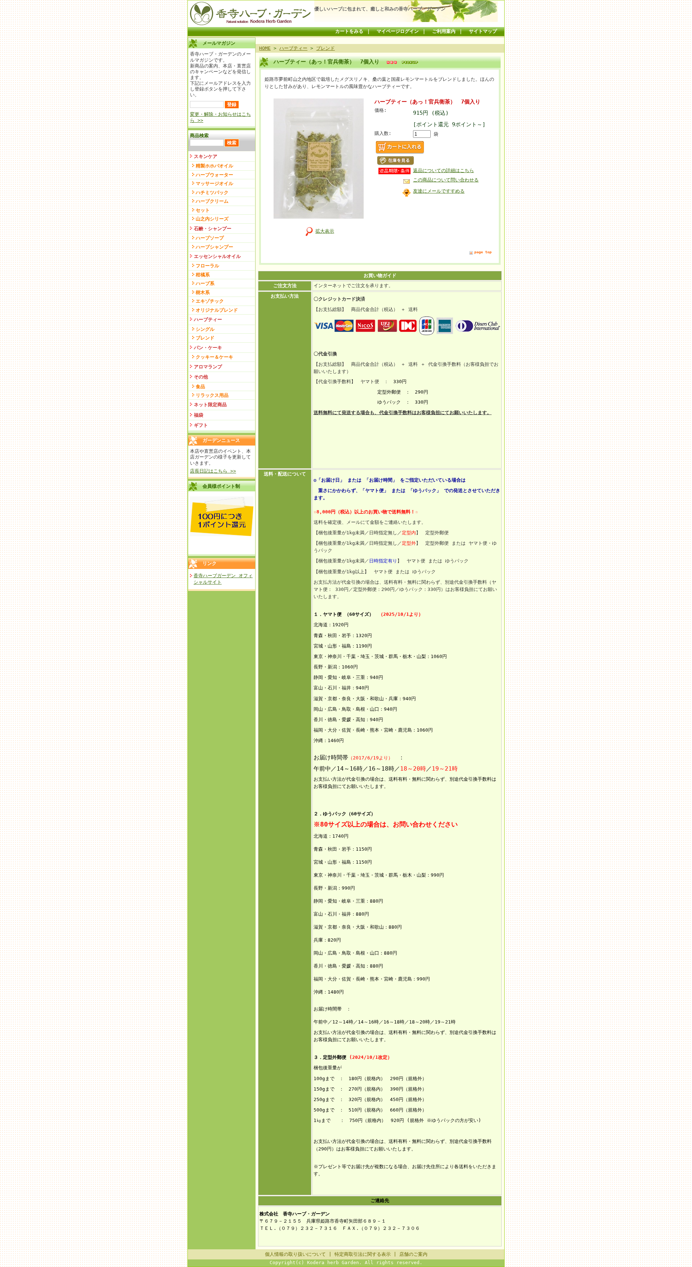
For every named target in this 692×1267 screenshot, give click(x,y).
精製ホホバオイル (214, 165)
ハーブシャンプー (214, 247)
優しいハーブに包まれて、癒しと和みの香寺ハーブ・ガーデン (379, 9)
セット (203, 210)
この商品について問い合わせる (446, 180)
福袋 (198, 415)
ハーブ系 (205, 283)
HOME (265, 48)
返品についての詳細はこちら (443, 170)
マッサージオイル (214, 183)
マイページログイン (398, 31)
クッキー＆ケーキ (214, 357)
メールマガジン (219, 43)
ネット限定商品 (210, 404)
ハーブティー (208, 319)
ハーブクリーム (212, 201)
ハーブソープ (210, 238)
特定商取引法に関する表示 (362, 1254)
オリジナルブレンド (217, 310)
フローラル (207, 265)
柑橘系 (203, 274)
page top (483, 252)
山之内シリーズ (212, 219)
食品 (200, 386)
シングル (205, 329)
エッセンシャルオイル (217, 256)
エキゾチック (210, 301)
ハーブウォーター (214, 174)
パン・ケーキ (208, 347)
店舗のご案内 (413, 1254)
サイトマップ (483, 31)
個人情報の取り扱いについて (295, 1254)
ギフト (201, 425)
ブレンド (205, 338)
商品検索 (199, 135)
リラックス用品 (212, 395)
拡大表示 (324, 231)
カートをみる (349, 31)
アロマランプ (208, 366)
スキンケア (205, 156)
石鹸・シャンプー (212, 228)
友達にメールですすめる (439, 191)
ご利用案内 (444, 31)
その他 (201, 377)
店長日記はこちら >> (213, 471)
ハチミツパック (212, 192)
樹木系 (203, 292)
